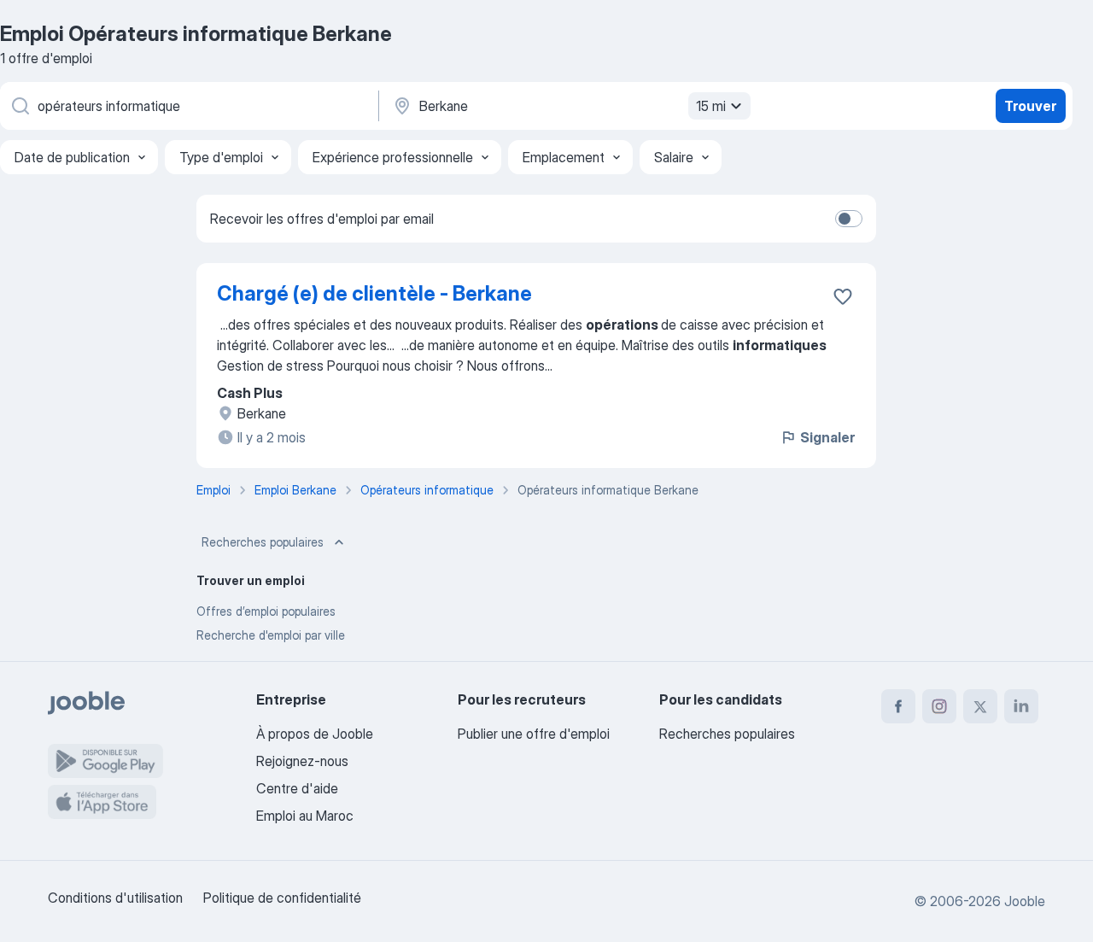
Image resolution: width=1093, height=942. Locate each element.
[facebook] (898, 706)
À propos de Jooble (314, 733)
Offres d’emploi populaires (266, 611)
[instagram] (939, 706)
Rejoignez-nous (302, 760)
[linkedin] (1021, 706)
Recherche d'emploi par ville (270, 635)
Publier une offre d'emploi (534, 733)
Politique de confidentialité (282, 897)
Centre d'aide (297, 788)
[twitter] (980, 706)
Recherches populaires (263, 542)
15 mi (711, 105)
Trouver (1030, 105)
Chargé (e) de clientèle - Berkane (374, 293)
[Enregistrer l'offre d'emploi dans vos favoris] (843, 296)
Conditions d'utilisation (115, 897)
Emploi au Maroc (305, 815)
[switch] (848, 218)
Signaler (827, 437)
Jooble (1024, 901)
